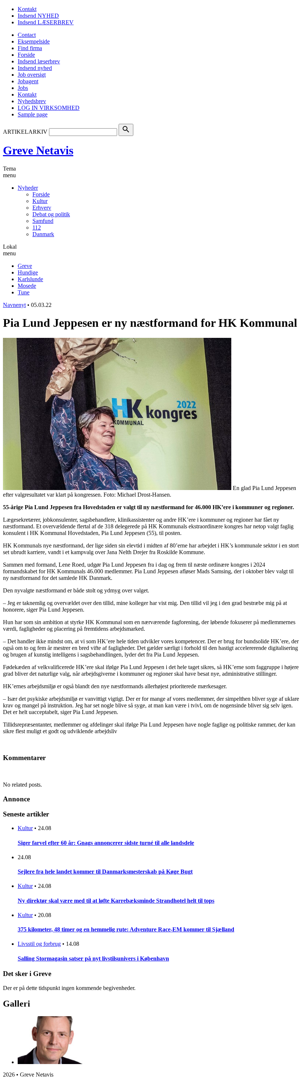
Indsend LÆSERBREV (46, 22)
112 (36, 227)
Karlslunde (30, 279)
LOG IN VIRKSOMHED (49, 108)
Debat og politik (51, 214)
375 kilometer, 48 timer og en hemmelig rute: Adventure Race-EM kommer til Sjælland (126, 929)
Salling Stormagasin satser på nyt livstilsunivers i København (93, 958)
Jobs (23, 88)
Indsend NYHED (38, 16)
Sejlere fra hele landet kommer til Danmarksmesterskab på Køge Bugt (105, 871)
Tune (23, 292)
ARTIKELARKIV (25, 132)
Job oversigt (32, 74)
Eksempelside (34, 41)
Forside (26, 55)
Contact (27, 35)
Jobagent (28, 81)
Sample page (33, 114)
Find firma (30, 48)
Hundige (28, 272)
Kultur (40, 201)
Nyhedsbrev (32, 101)
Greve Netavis (38, 150)
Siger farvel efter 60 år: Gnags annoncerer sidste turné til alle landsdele (106, 843)
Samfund (42, 221)
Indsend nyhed (35, 68)
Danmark (43, 234)
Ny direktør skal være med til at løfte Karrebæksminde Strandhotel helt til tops (116, 901)
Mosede (27, 286)
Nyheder (28, 188)
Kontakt (27, 9)
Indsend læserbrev (39, 61)
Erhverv (41, 207)
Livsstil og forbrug (39, 944)
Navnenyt (14, 305)
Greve (25, 266)
